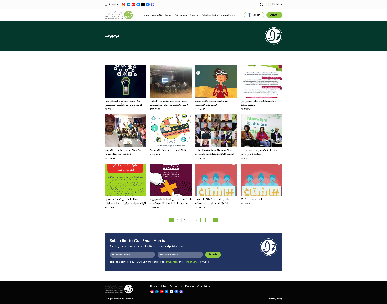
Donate (189, 286)
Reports (194, 15)
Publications (180, 15)
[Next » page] (215, 220)
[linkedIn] (128, 5)
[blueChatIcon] (138, 5)
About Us (157, 15)
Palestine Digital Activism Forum (218, 15)
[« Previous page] (171, 220)
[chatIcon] (152, 5)
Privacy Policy (171, 262)
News (168, 15)
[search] (261, 4)
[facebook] (148, 5)
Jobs (163, 286)
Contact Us (175, 286)
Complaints (203, 286)
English (275, 4)
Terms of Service (191, 262)
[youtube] (133, 5)
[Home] (119, 15)
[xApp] (143, 5)
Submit (213, 254)
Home (146, 15)
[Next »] (215, 220)
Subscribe (113, 4)
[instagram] (123, 5)
